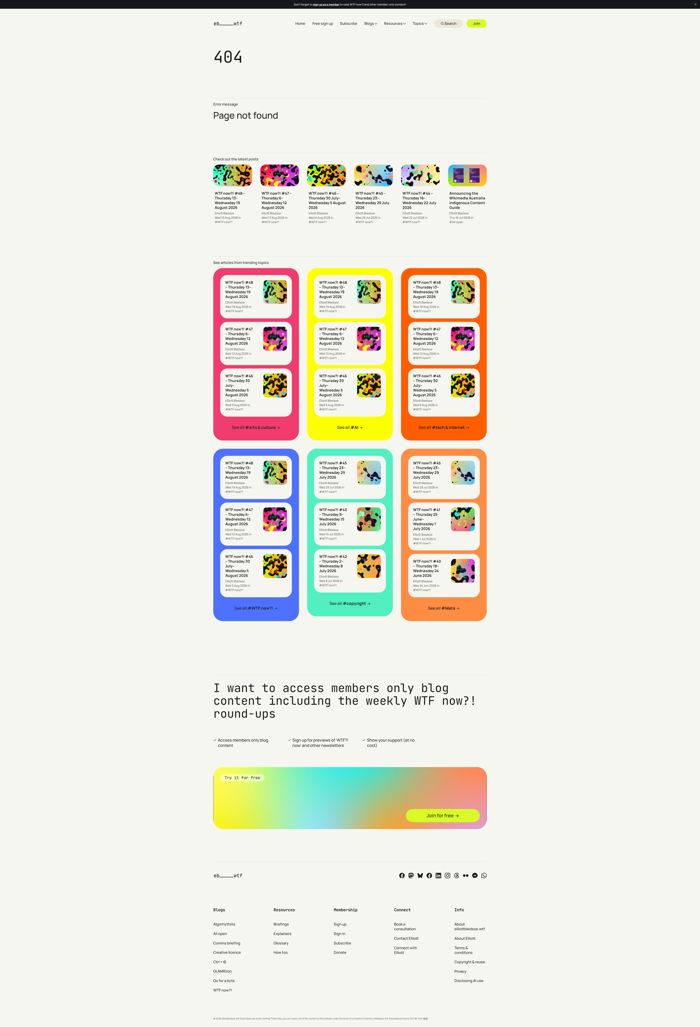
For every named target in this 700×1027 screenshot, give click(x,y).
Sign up (340, 924)
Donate (340, 952)
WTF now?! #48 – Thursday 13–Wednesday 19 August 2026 (230, 200)
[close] (696, 4)
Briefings (281, 924)
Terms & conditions (463, 950)
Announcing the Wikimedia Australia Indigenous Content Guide (467, 200)
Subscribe (348, 23)
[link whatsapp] (484, 875)
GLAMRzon (222, 971)
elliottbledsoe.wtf (230, 1018)
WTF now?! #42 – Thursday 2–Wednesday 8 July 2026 (333, 563)
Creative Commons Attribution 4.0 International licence (382, 1018)
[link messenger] (475, 875)
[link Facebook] (402, 875)
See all (254, 427)
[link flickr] (465, 875)
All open (457, 222)
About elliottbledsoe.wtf (469, 926)
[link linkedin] (438, 875)
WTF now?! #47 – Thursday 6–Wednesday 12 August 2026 (277, 200)
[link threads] (456, 875)
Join (476, 23)
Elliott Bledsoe (224, 213)
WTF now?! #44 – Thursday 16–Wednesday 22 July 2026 (419, 200)
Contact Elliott (406, 938)
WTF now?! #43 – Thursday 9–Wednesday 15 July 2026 (333, 516)
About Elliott (464, 938)
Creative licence (227, 952)
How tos (281, 952)
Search (450, 23)
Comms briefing (226, 943)
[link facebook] (429, 875)
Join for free (440, 815)
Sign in (339, 933)
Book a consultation (405, 926)
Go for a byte (224, 980)
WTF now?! (224, 222)
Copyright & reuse (469, 961)
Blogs (369, 23)
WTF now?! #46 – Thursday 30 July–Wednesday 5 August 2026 (327, 200)
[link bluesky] (420, 875)
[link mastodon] (411, 875)
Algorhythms (224, 924)
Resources (393, 23)
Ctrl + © (219, 961)
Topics (418, 23)
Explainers (282, 933)
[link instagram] (447, 875)
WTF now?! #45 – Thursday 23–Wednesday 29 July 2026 (372, 200)
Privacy (460, 971)
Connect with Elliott (405, 950)
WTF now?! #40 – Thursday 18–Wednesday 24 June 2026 (427, 568)
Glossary (281, 943)
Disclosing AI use (468, 980)
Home (300, 23)
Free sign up (322, 23)
